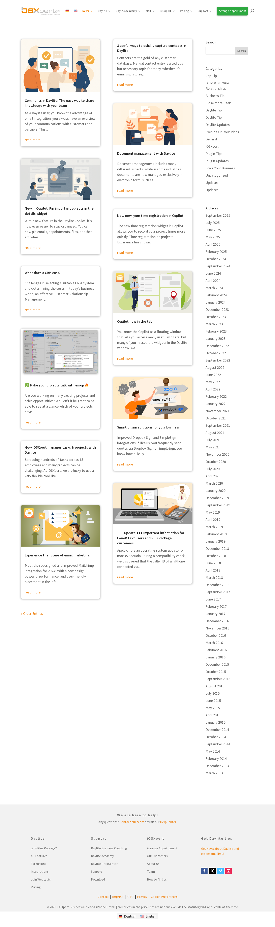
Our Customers (157, 856)
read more (32, 139)
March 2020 (214, 483)
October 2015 (216, 671)
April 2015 (213, 715)
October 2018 (216, 555)
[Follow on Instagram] (228, 871)
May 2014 (213, 751)
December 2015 (217, 664)
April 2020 (213, 476)
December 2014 (217, 729)
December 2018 (217, 548)
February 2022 (216, 396)
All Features (39, 856)
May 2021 (213, 447)
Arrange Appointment (162, 848)
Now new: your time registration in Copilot (150, 215)
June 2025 (213, 230)
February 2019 (216, 534)
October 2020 (216, 461)
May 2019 (213, 512)
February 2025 (216, 251)
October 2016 (216, 635)
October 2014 (216, 736)
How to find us (157, 879)
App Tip (211, 75)
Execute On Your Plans (222, 132)
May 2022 (213, 382)
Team (151, 871)
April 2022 (213, 389)
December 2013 (217, 765)
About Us (153, 864)
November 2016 (217, 628)
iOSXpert (212, 146)
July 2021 (213, 440)
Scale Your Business (220, 168)
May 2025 (213, 237)
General (211, 139)
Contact (103, 897)
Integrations (40, 871)
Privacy (142, 897)
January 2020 (215, 490)
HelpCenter (168, 822)
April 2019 (213, 519)
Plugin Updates (217, 161)
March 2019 (214, 526)
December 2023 (217, 309)
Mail (148, 11)
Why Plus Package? (44, 848)
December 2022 (217, 345)
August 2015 (215, 686)
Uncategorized (217, 175)
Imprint (117, 897)
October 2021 (216, 418)
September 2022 (218, 360)
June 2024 (213, 273)
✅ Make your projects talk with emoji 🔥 (57, 385)
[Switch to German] (67, 15)
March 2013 (214, 773)
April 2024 (213, 280)
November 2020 (217, 454)
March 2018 (214, 577)
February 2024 (216, 295)
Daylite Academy (126, 11)
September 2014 (218, 744)
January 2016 (215, 657)
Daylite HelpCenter (104, 864)
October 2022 (216, 353)
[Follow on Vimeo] (220, 871)
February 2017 (216, 606)
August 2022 (215, 367)
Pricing (36, 887)
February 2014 (216, 758)
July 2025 (213, 222)
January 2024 (215, 302)
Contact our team (132, 822)
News (85, 11)
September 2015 (218, 679)
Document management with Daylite (146, 153)
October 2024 (216, 258)
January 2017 (215, 613)
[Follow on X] (212, 871)
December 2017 (217, 584)
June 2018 (213, 563)
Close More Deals (219, 103)
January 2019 (215, 541)
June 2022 (213, 374)
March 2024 (214, 287)
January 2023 (215, 338)
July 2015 (213, 693)
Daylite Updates (218, 124)
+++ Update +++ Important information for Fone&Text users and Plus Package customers (150, 537)
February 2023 (216, 331)
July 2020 (213, 469)
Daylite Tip (214, 110)
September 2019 (218, 505)
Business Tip (215, 95)
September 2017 (218, 592)
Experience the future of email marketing (57, 555)
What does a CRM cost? (43, 272)
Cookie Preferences (164, 897)
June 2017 (213, 599)
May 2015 (213, 708)
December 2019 (217, 497)
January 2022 (215, 403)
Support (203, 11)
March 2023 (214, 324)
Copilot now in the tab (134, 321)
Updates (212, 182)
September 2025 (218, 215)
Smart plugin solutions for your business (148, 427)
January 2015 (215, 722)
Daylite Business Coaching (109, 848)
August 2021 (215, 432)
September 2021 (218, 425)
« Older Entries (32, 613)
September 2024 (218, 266)
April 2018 (213, 570)
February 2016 (216, 650)
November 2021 (217, 411)
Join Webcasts (41, 879)
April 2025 (213, 244)
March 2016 (214, 642)
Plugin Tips (214, 153)
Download (98, 879)
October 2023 (216, 316)
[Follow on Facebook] (204, 871)
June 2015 (213, 700)
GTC (130, 897)
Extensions (38, 864)
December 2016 (217, 621)
